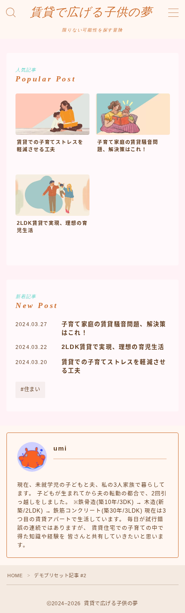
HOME (14, 575)
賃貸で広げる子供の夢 (91, 12)
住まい (32, 389)
